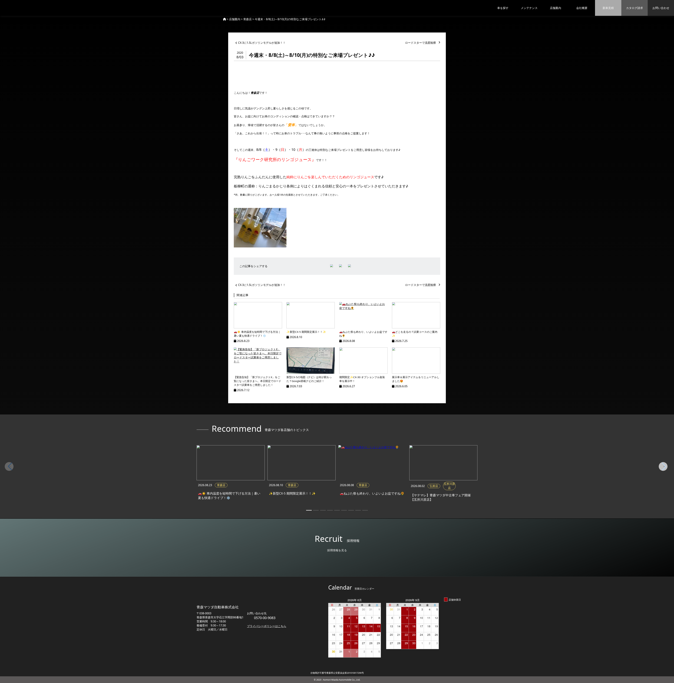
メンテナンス (529, 8)
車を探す (502, 8)
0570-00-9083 (264, 617)
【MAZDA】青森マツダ (30, 8)
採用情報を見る (337, 550)
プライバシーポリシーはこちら (266, 626)
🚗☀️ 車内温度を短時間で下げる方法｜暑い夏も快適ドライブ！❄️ (229, 495)
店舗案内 (555, 8)
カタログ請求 (634, 8)
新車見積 (608, 8)
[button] (664, 466)
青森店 (221, 485)
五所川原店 (449, 486)
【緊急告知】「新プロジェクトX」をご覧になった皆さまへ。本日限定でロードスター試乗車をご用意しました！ (257, 381)
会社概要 (581, 8)
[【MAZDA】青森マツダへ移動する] (224, 19)
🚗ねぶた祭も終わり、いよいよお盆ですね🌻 (372, 493)
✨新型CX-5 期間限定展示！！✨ (306, 332)
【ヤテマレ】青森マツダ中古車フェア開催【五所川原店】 (441, 497)
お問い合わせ (660, 8)
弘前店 (434, 486)
